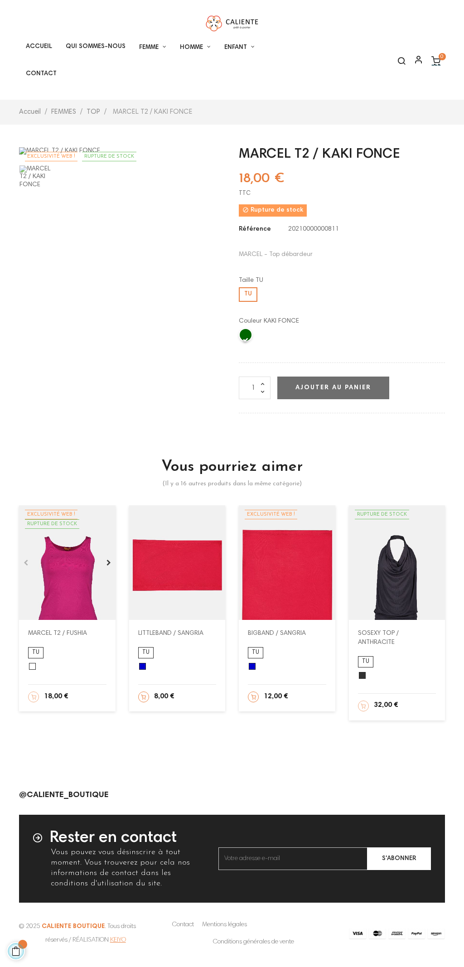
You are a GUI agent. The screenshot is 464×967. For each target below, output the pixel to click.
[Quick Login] (414, 60)
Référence (255, 229)
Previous (25, 562)
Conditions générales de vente (253, 942)
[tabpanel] (67, 562)
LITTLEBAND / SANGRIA (170, 633)
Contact (183, 925)
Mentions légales (224, 925)
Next (108, 562)
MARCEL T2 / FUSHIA (57, 633)
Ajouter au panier (333, 388)
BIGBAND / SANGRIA (277, 633)
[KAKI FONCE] (246, 337)
